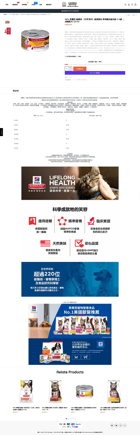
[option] (7, 22)
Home (5, 14)
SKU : (66, 77)
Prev (129, 15)
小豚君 (33, 4)
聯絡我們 (48, 4)
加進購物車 (79, 69)
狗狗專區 (25, 4)
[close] (138, 10)
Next (134, 15)
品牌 (40, 4)
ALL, (73, 79)
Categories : (68, 79)
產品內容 (16, 91)
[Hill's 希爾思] (70, 321)
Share (1, 133)
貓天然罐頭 (84, 79)
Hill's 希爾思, (77, 79)
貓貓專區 (15, 4)
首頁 (7, 4)
